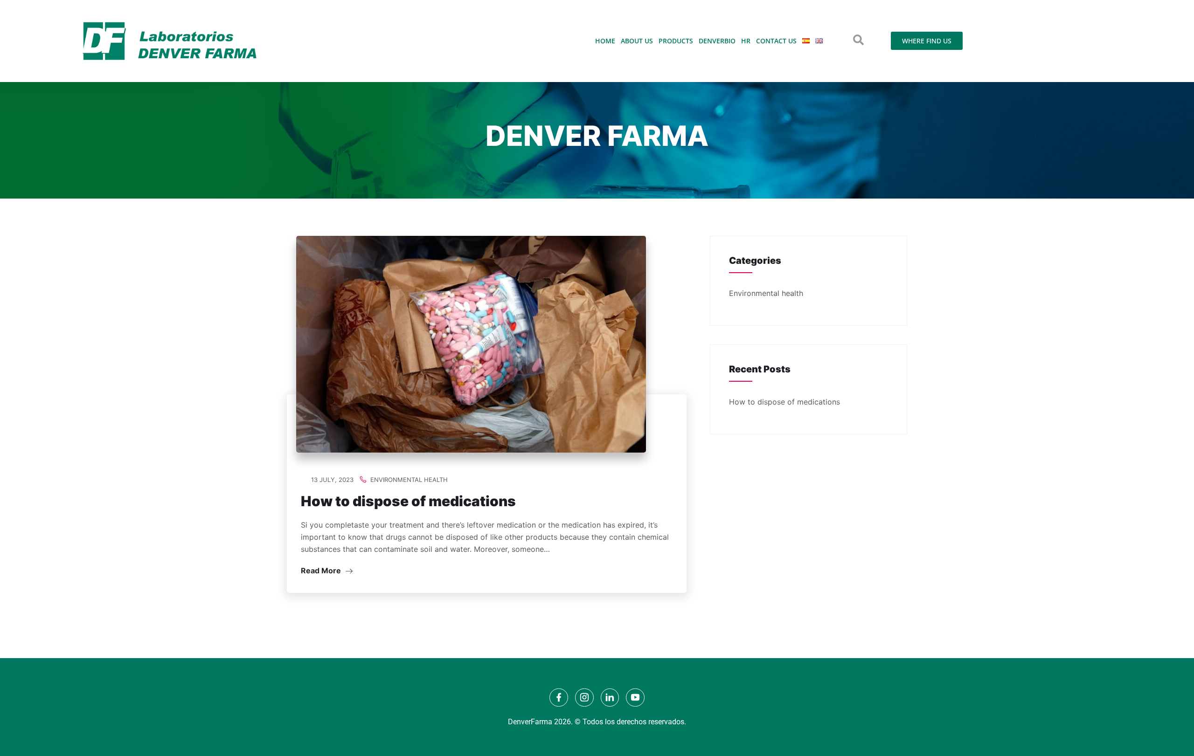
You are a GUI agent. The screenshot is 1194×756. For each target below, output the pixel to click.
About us (637, 40)
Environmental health (409, 479)
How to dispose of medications (408, 501)
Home (605, 40)
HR (745, 40)
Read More (322, 570)
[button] (858, 39)
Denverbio (717, 40)
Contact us (776, 40)
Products (676, 40)
